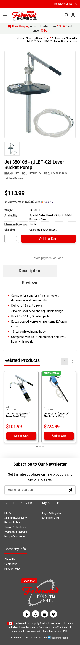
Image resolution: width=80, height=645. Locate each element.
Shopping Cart (50, 517)
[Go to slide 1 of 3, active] (37, 446)
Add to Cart (21, 436)
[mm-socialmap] (53, 614)
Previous (64, 361)
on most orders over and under (42, 28)
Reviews (30, 282)
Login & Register (51, 513)
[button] (40, 202)
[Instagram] (35, 614)
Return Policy (12, 522)
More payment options (48, 257)
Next (72, 361)
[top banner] (76, 3)
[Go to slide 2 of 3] (40, 446)
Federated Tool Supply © (28, 623)
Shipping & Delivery (15, 517)
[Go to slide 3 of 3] (43, 446)
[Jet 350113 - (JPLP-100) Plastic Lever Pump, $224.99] (59, 388)
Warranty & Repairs (15, 531)
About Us (9, 559)
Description (30, 270)
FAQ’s (7, 513)
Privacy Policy (12, 568)
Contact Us (10, 563)
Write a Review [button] (14, 178)
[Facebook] (26, 614)
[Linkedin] (44, 614)
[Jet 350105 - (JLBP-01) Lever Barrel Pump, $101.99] (21, 388)
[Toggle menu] (5, 15)
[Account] (72, 15)
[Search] (66, 15)
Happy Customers (14, 536)
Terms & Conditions (15, 527)
